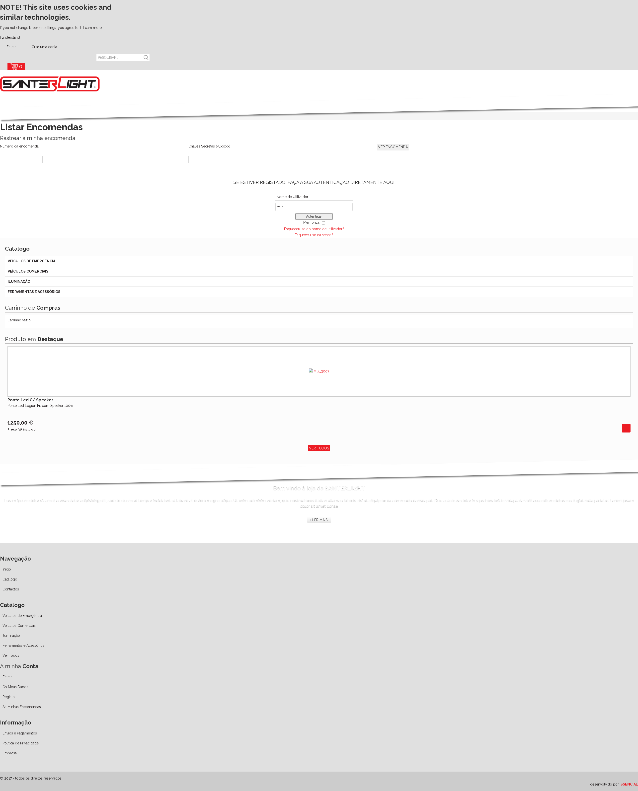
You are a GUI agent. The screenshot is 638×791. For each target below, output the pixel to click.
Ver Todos (319, 448)
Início (6, 569)
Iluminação (19, 282)
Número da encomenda (19, 146)
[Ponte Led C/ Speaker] (626, 428)
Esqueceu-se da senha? (314, 235)
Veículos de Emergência (31, 261)
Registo (8, 697)
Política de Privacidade (20, 743)
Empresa (9, 753)
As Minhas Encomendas (21, 707)
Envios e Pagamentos (19, 733)
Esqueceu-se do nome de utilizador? (314, 229)
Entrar (11, 47)
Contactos (10, 589)
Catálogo (9, 579)
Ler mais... (320, 520)
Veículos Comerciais (28, 271)
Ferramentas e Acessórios (34, 292)
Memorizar (312, 222)
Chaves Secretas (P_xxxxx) (209, 146)
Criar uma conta (44, 47)
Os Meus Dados (15, 687)
